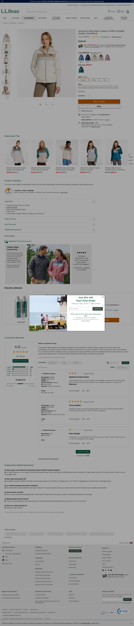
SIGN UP (98, 309)
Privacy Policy (85, 321)
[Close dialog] (102, 297)
